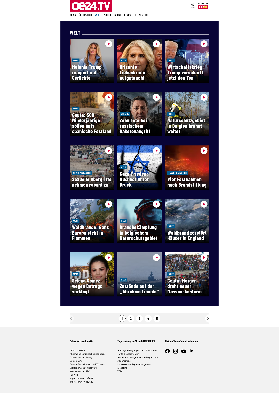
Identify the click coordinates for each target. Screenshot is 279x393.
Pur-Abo (74, 375)
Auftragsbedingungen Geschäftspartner (137, 350)
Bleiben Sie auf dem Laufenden (181, 341)
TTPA (119, 371)
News (73, 15)
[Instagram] (175, 351)
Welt (98, 15)
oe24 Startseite (77, 350)
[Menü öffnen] (207, 14)
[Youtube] (183, 351)
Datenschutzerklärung (81, 357)
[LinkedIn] (191, 351)
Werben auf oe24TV (80, 371)
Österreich (85, 15)
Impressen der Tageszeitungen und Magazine (134, 366)
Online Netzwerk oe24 (81, 341)
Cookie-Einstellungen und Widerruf (87, 364)
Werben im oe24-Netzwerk (83, 368)
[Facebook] (167, 351)
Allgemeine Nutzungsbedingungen (87, 354)
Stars (127, 15)
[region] (139, 61)
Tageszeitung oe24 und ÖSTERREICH (136, 341)
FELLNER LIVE (141, 15)
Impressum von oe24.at (81, 378)
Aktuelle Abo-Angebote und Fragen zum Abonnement (137, 359)
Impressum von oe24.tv (81, 382)
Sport (118, 15)
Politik (107, 15)
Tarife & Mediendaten (128, 354)
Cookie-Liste (76, 361)
